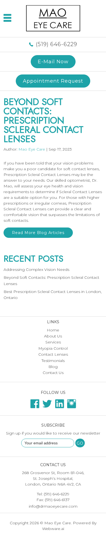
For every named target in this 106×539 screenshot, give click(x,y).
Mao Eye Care (57, 522)
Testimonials (53, 360)
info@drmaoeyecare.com (53, 506)
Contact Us (53, 372)
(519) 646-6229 (56, 44)
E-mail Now (53, 61)
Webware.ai (53, 528)
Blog (53, 366)
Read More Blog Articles (38, 232)
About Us (53, 336)
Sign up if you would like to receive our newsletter (53, 433)
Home (53, 330)
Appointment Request (53, 81)
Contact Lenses (53, 354)
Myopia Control (53, 348)
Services (53, 342)
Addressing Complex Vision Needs (36, 269)
